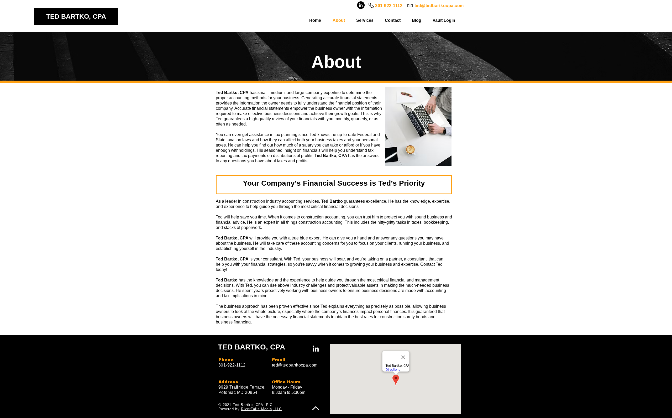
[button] (366, 20)
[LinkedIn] (361, 5)
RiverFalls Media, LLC (261, 409)
